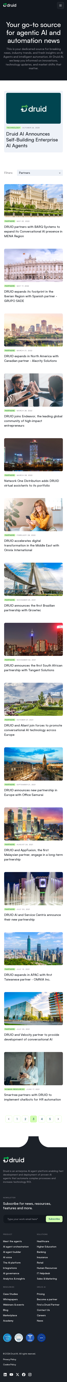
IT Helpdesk (43, 1273)
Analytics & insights (14, 1278)
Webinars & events (13, 1304)
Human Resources (47, 1267)
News (40, 1320)
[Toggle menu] (60, 5)
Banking (41, 1251)
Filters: (8, 172)
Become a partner (47, 1299)
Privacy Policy (9, 1359)
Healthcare (43, 1241)
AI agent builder (12, 1251)
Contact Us (43, 1309)
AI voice (7, 1257)
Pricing (41, 1293)
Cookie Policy (9, 1364)
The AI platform (12, 1262)
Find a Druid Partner (48, 1304)
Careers (41, 1315)
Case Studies (10, 1293)
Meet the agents (12, 1241)
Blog (5, 1309)
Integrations (10, 1267)
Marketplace (10, 1315)
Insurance (42, 1257)
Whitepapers (10, 1299)
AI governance (11, 1273)
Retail (40, 1262)
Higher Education (46, 1246)
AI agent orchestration (16, 1246)
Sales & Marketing (47, 1278)
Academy (8, 1320)
